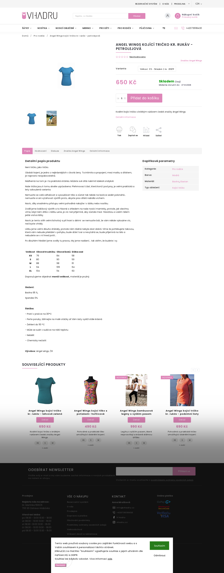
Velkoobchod (74, 529)
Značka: (191, 60)
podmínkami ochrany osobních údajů (172, 480)
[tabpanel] (43, 413)
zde (110, 558)
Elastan (184, 181)
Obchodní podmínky (78, 520)
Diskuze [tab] (55, 151)
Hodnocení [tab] (41, 151)
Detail (43, 419)
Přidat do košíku (145, 98)
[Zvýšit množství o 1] (125, 98)
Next (198, 370)
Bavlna (175, 181)
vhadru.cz (122, 522)
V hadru (121, 517)
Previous (193, 370)
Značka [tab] (74, 151)
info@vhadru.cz (125, 507)
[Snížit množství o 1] (118, 98)
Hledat (136, 16)
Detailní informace (126, 117)
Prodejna (179, 3)
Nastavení (60, 565)
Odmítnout (159, 555)
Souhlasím (159, 545)
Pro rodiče (177, 169)
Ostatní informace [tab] (100, 151)
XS (36, 443)
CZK (198, 4)
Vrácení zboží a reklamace (82, 534)
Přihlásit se (184, 471)
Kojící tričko (178, 187)
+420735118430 (125, 512)
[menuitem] (28, 28)
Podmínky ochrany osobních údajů (86, 525)
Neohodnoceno (138, 57)
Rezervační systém (146, 3)
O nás (165, 3)
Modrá (175, 175)
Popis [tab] (27, 151)
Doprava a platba (77, 515)
